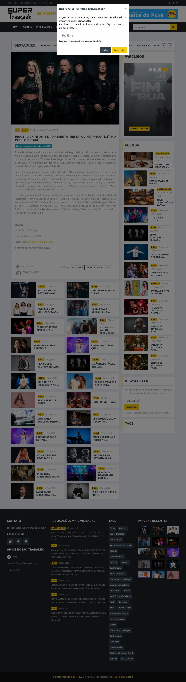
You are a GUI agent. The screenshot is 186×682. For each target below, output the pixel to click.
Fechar (105, 50)
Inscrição (119, 50)
